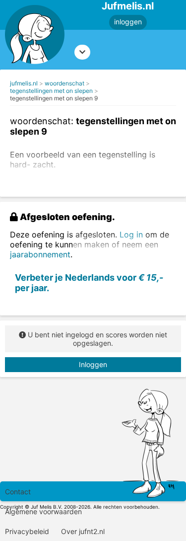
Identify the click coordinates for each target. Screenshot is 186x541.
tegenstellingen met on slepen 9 (54, 98)
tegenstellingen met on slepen (51, 90)
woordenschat (64, 83)
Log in (131, 234)
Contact (18, 491)
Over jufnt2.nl (83, 531)
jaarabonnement (40, 254)
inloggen (128, 21)
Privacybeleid (27, 531)
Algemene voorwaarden (43, 511)
